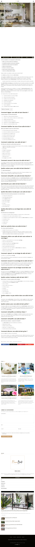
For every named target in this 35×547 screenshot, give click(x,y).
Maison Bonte (14, 542)
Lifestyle (7, 25)
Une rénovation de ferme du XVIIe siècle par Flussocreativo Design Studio (14, 510)
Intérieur (3, 508)
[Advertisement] (17, 35)
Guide (8, 341)
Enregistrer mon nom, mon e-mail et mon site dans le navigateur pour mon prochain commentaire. (16, 433)
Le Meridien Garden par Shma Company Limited (12, 521)
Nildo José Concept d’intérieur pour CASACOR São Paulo (13, 524)
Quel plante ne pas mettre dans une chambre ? (9, 376)
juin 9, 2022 (2, 25)
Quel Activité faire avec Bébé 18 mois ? (26, 376)
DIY (1, 479)
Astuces (4, 341)
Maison (11, 341)
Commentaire (3, 413)
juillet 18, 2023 (8, 522)
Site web (19, 428)
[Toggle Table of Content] (11, 109)
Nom (2, 424)
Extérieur (3, 481)
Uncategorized (4, 488)
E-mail (2, 428)
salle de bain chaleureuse (17, 341)
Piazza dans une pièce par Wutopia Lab (11, 517)
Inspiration (3, 483)
